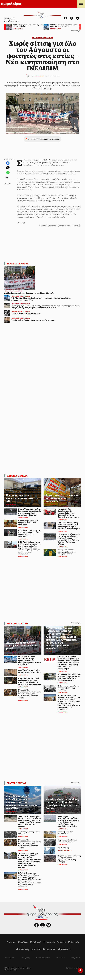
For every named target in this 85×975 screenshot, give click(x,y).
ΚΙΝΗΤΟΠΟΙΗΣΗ (64, 226)
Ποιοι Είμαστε (10, 958)
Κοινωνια (49, 37)
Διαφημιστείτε (75, 958)
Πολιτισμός (23, 949)
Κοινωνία (74, 942)
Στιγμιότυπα (50, 949)
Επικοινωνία (60, 958)
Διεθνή (62, 942)
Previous (5, 27)
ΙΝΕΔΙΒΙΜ (52, 226)
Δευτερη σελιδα (17, 783)
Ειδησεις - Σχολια (38, 37)
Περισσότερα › (76, 31)
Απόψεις (24, 942)
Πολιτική (36, 942)
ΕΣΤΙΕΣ (43, 226)
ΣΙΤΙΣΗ (76, 226)
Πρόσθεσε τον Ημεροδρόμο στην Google (44, 139)
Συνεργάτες (66, 949)
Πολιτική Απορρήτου (43, 958)
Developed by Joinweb (73, 968)
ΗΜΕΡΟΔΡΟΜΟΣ (39, 76)
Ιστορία (36, 949)
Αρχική (12, 942)
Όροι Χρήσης (25, 958)
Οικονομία (50, 942)
